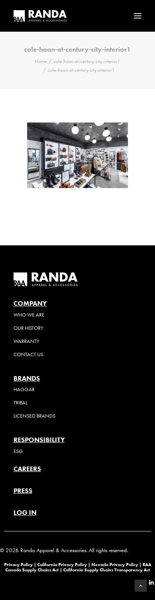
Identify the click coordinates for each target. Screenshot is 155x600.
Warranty (26, 341)
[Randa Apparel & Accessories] (40, 15)
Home (41, 61)
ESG (18, 451)
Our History (28, 328)
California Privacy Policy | (64, 564)
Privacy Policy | (20, 564)
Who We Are (29, 315)
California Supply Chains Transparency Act (106, 569)
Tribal (20, 402)
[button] (137, 16)
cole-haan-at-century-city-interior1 (86, 61)
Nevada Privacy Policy (114, 564)
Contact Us (28, 354)
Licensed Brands (34, 416)
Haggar (24, 389)
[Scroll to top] (141, 585)
